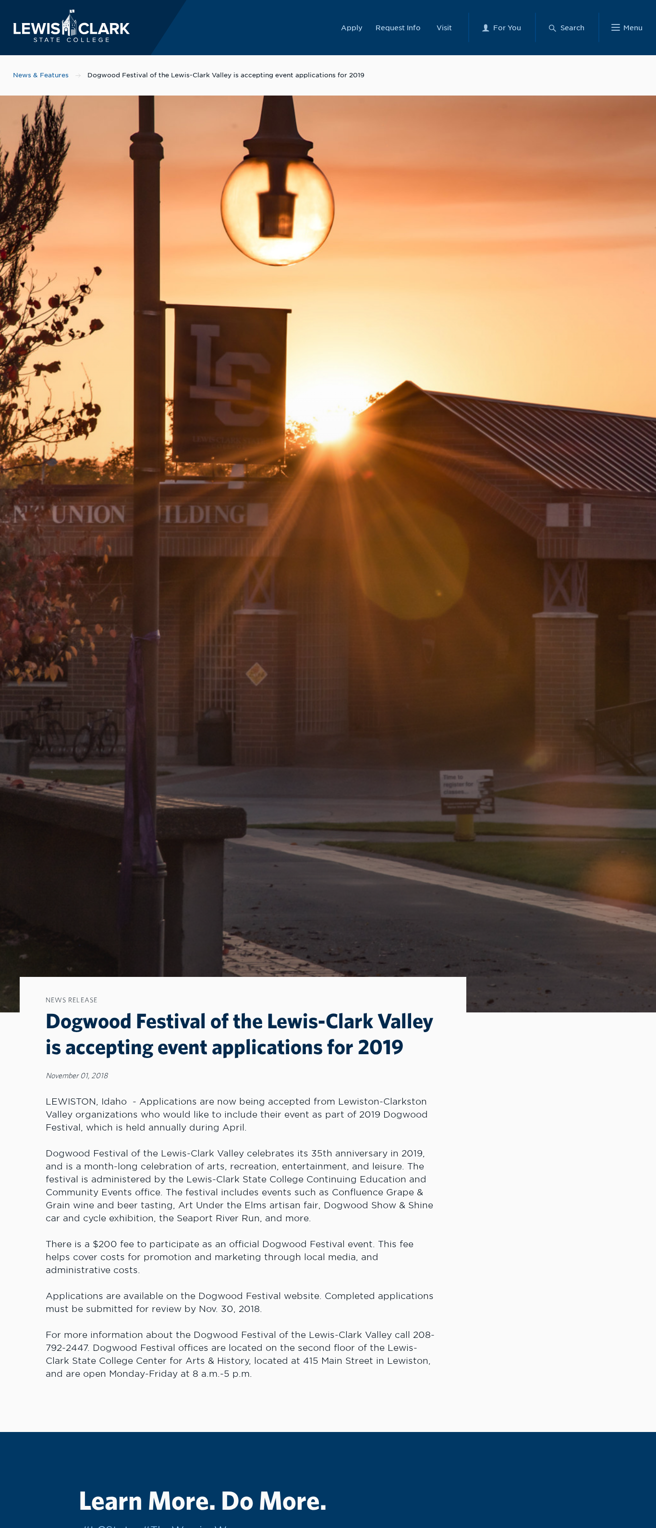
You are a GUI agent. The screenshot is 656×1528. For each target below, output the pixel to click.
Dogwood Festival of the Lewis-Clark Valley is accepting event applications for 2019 (225, 75)
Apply (352, 28)
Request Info (398, 28)
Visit (444, 28)
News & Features (41, 75)
